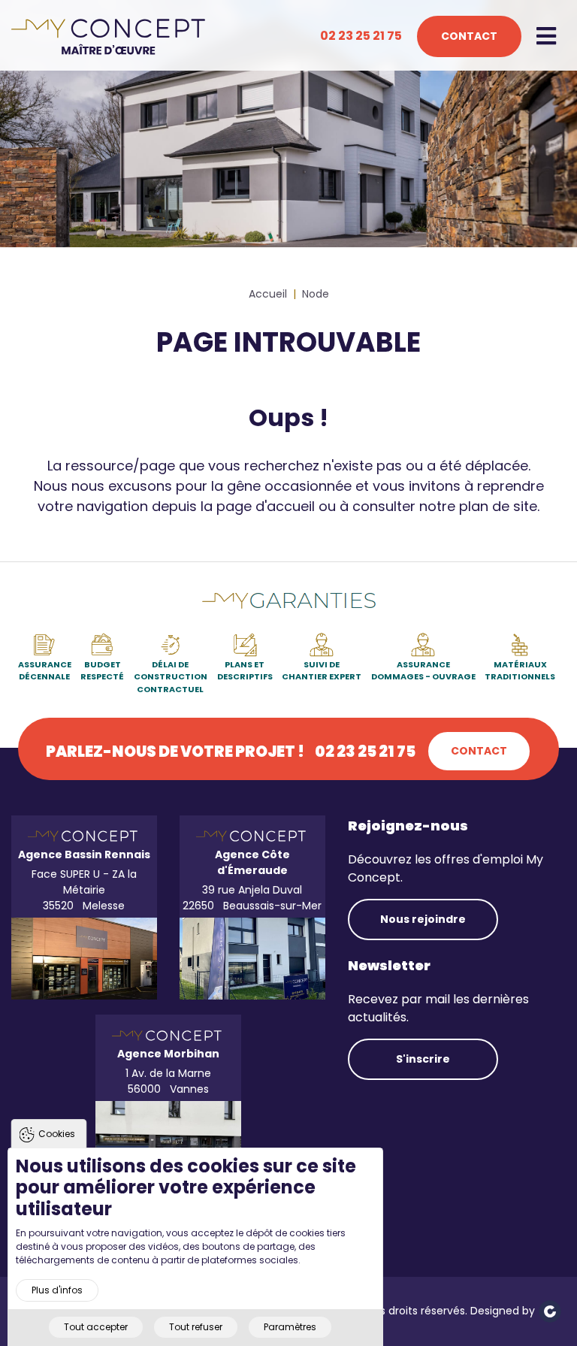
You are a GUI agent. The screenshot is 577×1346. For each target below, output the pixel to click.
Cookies (56, 1133)
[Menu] (549, 36)
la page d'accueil (258, 506)
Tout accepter (96, 1326)
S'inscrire (423, 1058)
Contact (469, 36)
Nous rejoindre (423, 919)
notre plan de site (478, 506)
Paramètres (290, 1326)
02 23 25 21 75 (361, 35)
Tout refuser (195, 1326)
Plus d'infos (57, 1290)
